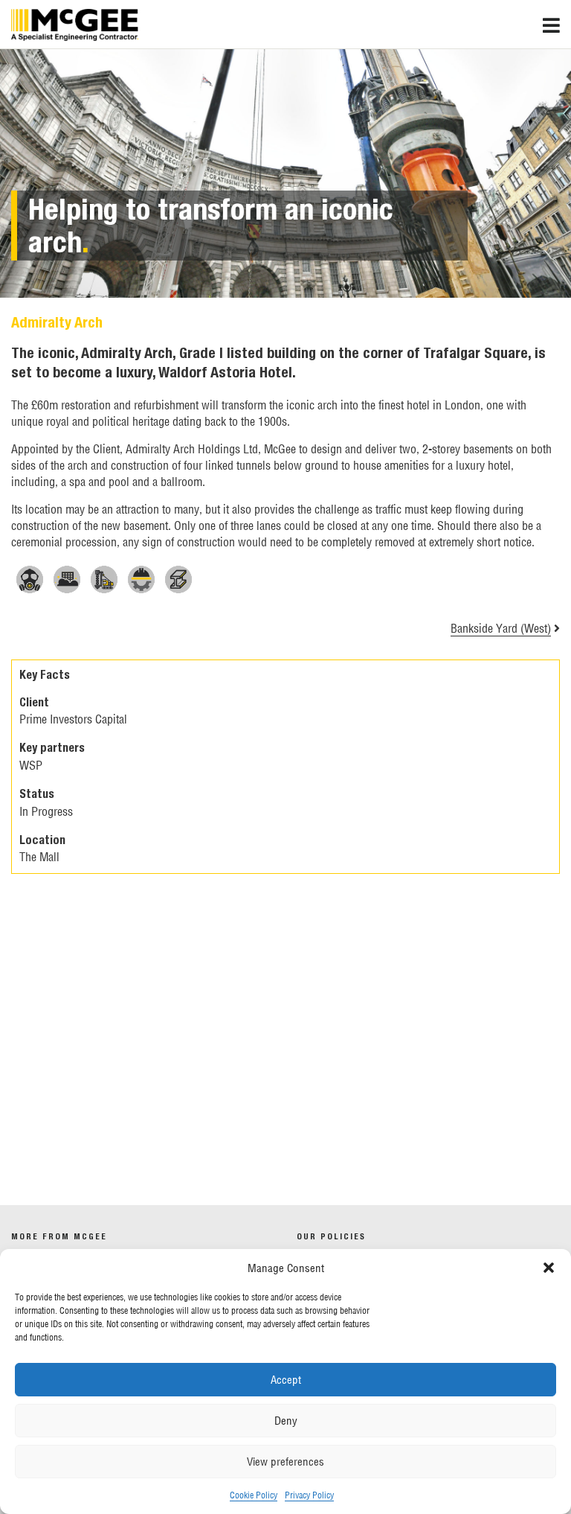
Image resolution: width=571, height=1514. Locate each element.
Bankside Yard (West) (501, 628)
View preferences (285, 1461)
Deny (285, 1421)
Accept (286, 1380)
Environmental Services (110, 1182)
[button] (548, 1267)
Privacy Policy (309, 1495)
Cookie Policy (253, 1495)
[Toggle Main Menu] (557, 21)
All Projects (82, 1115)
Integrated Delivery (99, 1148)
